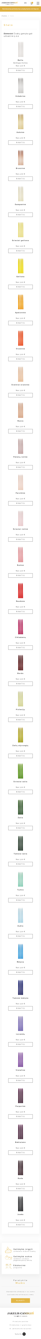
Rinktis (20, 70)
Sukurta (18, 1334)
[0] (31, 4)
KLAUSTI (20, 1300)
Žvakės (4, 16)
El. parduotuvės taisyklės (20, 1328)
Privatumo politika (20, 1321)
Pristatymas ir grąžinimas (20, 1325)
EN (25, 3)
